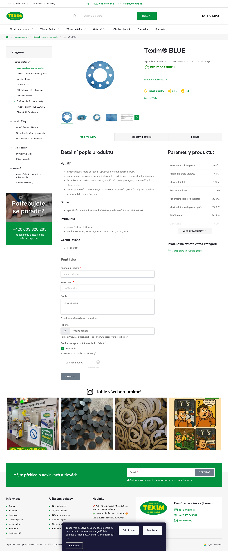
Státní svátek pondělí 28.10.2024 (108, 517)
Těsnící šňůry (19, 121)
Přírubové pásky (24, 153)
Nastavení (74, 545)
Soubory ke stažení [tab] (141, 137)
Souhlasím (152, 530)
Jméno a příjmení (70, 268)
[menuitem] (21, 29)
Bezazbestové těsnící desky (30, 67)
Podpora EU (15, 533)
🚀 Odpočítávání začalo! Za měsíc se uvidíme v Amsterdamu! (109, 508)
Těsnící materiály (21, 61)
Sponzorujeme (59, 524)
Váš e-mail (66, 282)
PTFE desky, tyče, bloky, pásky (31, 90)
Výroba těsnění (59, 510)
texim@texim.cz (186, 509)
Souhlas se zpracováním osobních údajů (82, 343)
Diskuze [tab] (195, 137)
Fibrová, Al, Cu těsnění (27, 112)
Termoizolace (23, 84)
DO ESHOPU (210, 16)
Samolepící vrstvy (24, 182)
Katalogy (13, 510)
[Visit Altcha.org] (98, 363)
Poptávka (20, 3)
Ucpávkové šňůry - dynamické (30, 133)
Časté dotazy (36, 3)
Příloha (65, 324)
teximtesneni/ (185, 520)
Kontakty (51, 3)
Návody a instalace (61, 515)
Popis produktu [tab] (88, 137)
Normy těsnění (59, 506)
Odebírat (204, 472)
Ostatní (17, 168)
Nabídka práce (16, 519)
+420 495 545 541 (188, 515)
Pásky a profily (23, 159)
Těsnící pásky (20, 147)
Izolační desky (23, 79)
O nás (8, 3)
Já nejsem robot (74, 362)
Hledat (147, 16)
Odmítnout (129, 530)
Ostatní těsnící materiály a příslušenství (28, 176)
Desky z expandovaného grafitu (32, 73)
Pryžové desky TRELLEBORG (31, 106)
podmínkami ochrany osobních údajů (174, 480)
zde (68, 538)
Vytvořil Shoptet (215, 544)
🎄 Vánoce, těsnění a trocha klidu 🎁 (110, 513)
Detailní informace (154, 79)
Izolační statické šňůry (27, 127)
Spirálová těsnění (25, 95)
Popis (64, 296)
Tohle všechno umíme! (118, 392)
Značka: (150, 98)
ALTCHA (98, 367)
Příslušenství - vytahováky (29, 138)
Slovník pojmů (59, 519)
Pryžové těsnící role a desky (30, 101)
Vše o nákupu (15, 524)
